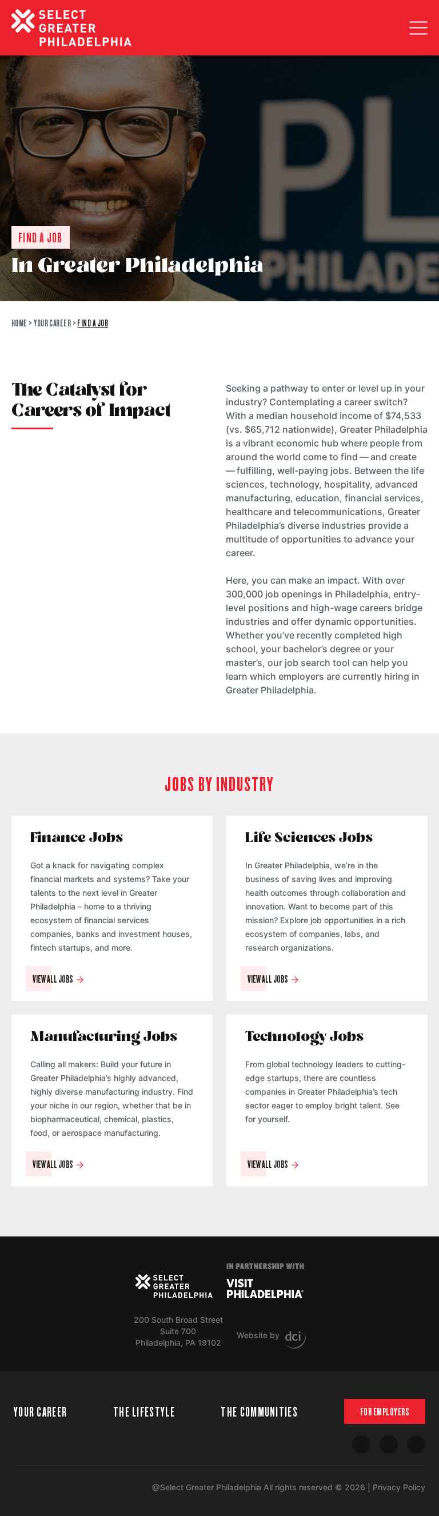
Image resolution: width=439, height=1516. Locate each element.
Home (19, 323)
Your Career (52, 323)
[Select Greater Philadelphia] (174, 1286)
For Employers (385, 1411)
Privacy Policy (399, 1487)
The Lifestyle (144, 1411)
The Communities (259, 1411)
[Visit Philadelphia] (265, 1288)
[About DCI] (295, 1340)
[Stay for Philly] (71, 27)
